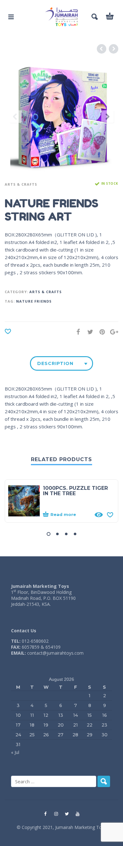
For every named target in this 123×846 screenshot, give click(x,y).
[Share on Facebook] (76, 331)
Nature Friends (34, 301)
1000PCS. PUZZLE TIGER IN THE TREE (75, 490)
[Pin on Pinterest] (100, 331)
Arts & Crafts (21, 184)
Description (55, 363)
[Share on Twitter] (88, 331)
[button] (48, 534)
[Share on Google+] (112, 331)
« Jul (15, 752)
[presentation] (15, 116)
